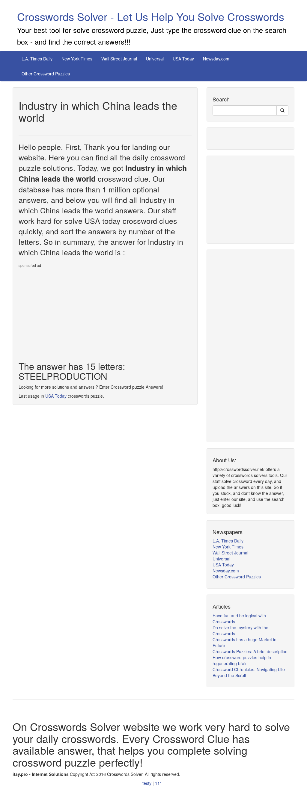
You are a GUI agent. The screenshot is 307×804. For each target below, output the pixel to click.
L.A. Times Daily (37, 59)
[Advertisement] (69, 312)
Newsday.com (216, 59)
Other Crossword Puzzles (46, 74)
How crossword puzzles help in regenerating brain (242, 660)
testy (147, 783)
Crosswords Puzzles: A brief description (250, 651)
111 (159, 783)
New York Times (76, 59)
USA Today (183, 59)
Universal (155, 59)
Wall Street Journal (119, 59)
